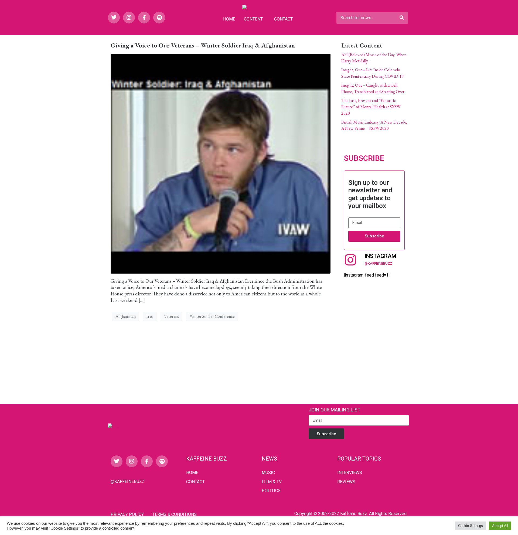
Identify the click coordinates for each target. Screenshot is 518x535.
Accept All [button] (500, 526)
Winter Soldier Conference (212, 316)
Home (229, 19)
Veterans (171, 316)
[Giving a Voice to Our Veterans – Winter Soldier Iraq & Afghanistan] (220, 163)
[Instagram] (129, 17)
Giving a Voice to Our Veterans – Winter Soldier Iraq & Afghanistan (203, 45)
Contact (283, 19)
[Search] (402, 18)
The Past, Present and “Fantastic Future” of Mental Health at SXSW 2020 (370, 107)
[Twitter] (114, 17)
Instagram (380, 256)
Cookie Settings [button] (470, 526)
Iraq (149, 316)
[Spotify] (159, 17)
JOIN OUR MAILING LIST (334, 410)
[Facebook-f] (144, 17)
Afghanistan (125, 316)
